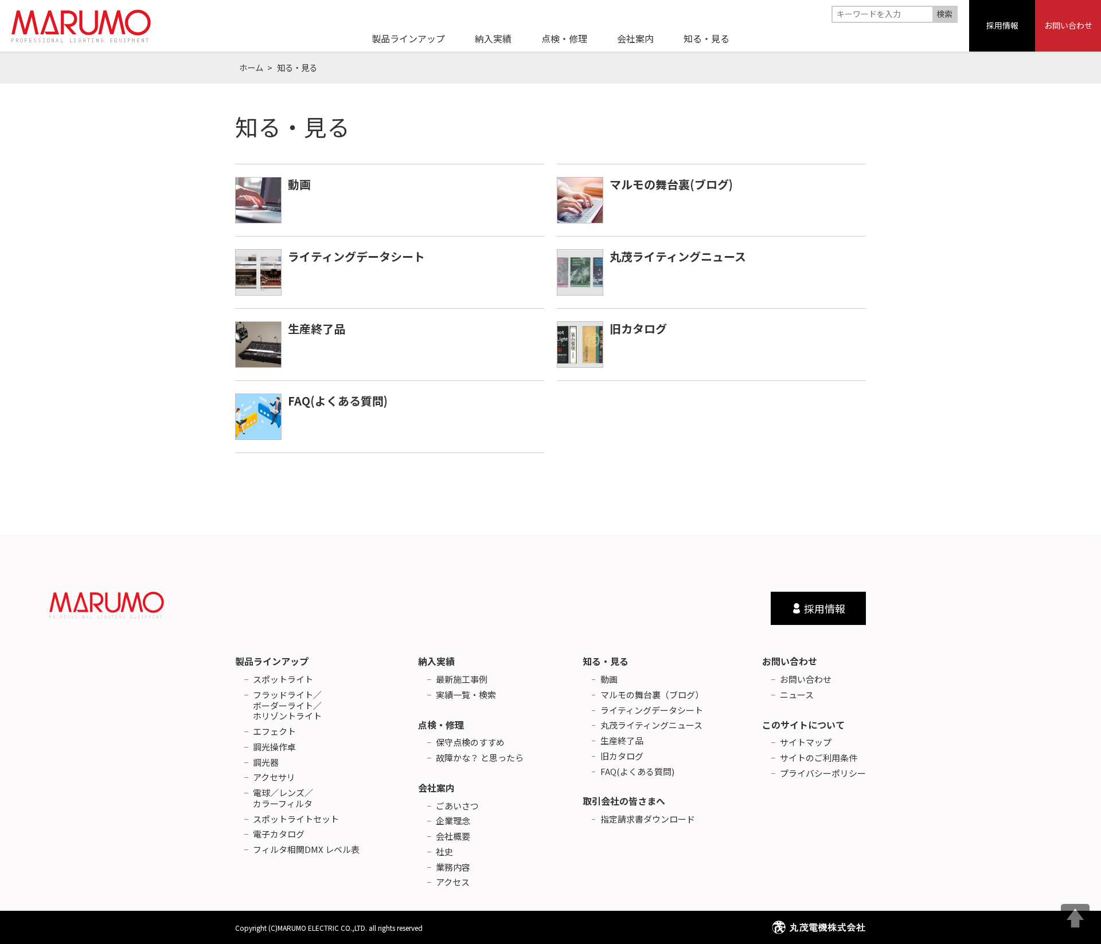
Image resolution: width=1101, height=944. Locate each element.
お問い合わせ (1068, 25)
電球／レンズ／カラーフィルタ (283, 798)
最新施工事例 (461, 679)
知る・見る (605, 661)
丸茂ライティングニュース (678, 256)
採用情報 (1002, 25)
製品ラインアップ (272, 661)
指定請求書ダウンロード (647, 819)
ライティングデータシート (356, 256)
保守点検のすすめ (470, 742)
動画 (299, 184)
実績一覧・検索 (466, 695)
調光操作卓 (274, 747)
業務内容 (453, 867)
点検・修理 (441, 724)
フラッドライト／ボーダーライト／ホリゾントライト (287, 706)
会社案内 (436, 787)
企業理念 (453, 821)
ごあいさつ (457, 806)
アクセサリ (274, 777)
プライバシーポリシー (823, 773)
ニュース (797, 695)
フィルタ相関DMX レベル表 (306, 849)
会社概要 (453, 836)
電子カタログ (278, 834)
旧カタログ (638, 328)
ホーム (251, 67)
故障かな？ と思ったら (480, 758)
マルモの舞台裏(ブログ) (671, 184)
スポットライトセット (296, 819)
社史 (444, 852)
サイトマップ (805, 742)
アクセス (453, 882)
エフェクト (274, 731)
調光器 (266, 762)
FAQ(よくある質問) (338, 401)
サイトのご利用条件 (818, 758)
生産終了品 (316, 328)
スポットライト (283, 679)
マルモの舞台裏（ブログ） (652, 695)
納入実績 (436, 661)
